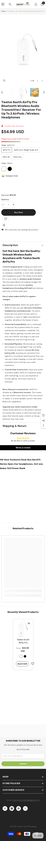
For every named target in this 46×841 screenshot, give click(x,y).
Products (11, 11)
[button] (37, 81)
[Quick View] (29, 623)
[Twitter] (25, 808)
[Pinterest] (18, 808)
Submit (23, 763)
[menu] (2, 4)
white (21, 656)
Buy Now (23, 837)
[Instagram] (11, 808)
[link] (23, 590)
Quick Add (22, 664)
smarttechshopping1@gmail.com (26, 800)
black (25, 656)
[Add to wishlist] (6, 219)
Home (3, 11)
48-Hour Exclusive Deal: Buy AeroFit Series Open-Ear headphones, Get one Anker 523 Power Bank (21, 464)
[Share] (3, 225)
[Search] (10, 4)
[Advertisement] (23, 495)
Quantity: (5, 199)
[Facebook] (5, 808)
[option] (23, 48)
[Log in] (35, 4)
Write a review (23, 447)
